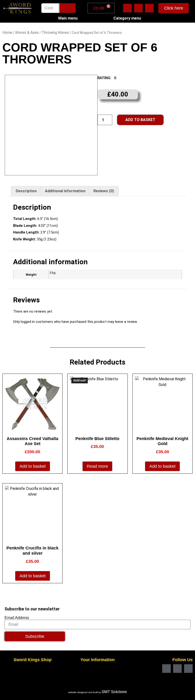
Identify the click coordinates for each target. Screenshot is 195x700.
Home (7, 32)
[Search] (67, 8)
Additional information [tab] (65, 191)
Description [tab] (26, 191)
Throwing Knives (55, 32)
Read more (97, 466)
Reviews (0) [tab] (103, 191)
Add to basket (140, 119)
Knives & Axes (27, 32)
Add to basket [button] (33, 466)
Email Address (17, 618)
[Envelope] (138, 8)
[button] (110, 79)
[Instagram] (149, 8)
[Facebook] (127, 8)
